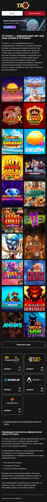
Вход (12, 13)
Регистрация (34, 13)
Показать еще (23, 344)
